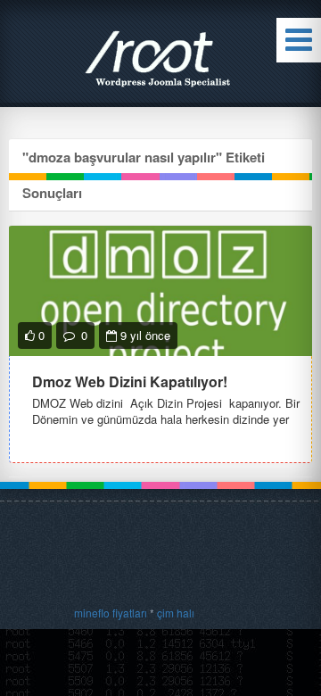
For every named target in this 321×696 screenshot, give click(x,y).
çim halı (175, 612)
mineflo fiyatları (110, 612)
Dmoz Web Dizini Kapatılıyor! (129, 381)
